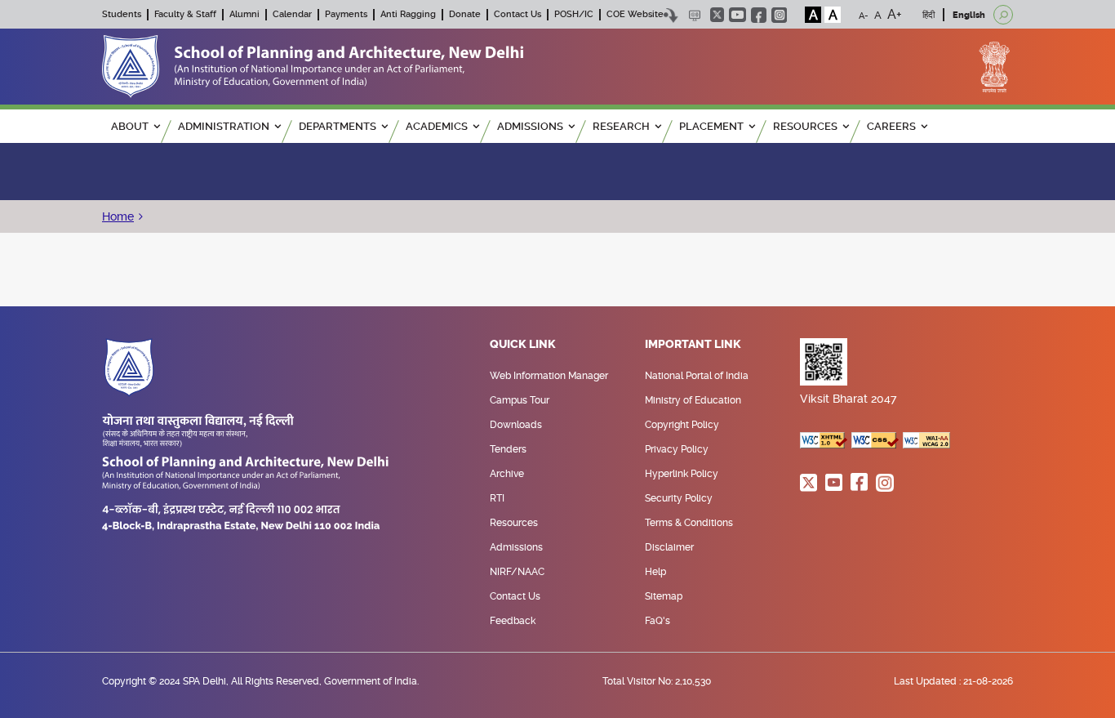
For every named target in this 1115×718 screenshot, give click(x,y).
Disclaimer (669, 547)
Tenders (508, 449)
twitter (717, 14)
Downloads (516, 424)
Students (121, 14)
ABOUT (130, 126)
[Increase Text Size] (894, 15)
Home (118, 216)
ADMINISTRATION (223, 126)
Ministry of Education (693, 400)
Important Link (693, 344)
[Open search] (1003, 15)
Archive (507, 473)
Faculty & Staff (185, 14)
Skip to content (670, 15)
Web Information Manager (549, 375)
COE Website (635, 14)
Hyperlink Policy (681, 473)
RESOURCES (805, 126)
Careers (891, 126)
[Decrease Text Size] (863, 15)
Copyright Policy (682, 424)
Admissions (516, 547)
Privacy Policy (677, 449)
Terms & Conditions (689, 522)
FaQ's (657, 621)
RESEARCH (621, 126)
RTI (497, 498)
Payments (346, 14)
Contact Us (517, 14)
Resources (514, 522)
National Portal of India (697, 375)
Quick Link (523, 344)
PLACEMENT (711, 126)
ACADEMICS (437, 126)
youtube (737, 14)
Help (655, 572)
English (969, 15)
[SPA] (312, 66)
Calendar (292, 14)
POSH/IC (573, 14)
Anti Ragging (408, 14)
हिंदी (928, 15)
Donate (465, 14)
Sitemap (663, 596)
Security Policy (679, 498)
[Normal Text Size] (878, 15)
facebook (758, 15)
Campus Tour (519, 400)
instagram (779, 15)
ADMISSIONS (530, 126)
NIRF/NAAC (517, 572)
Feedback (512, 621)
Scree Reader (694, 15)
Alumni (244, 14)
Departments (337, 126)
